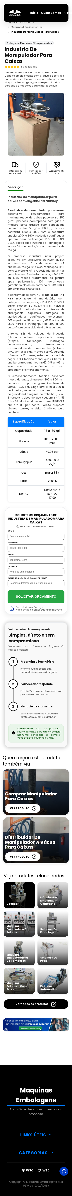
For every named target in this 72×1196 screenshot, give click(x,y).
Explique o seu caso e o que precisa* (27, 578)
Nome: (11, 531)
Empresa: (12, 566)
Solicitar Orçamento (36, 596)
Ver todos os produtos (32, 1004)
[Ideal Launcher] (36, 1024)
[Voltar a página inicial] (15, 13)
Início (34, 13)
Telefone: (13, 543)
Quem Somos (51, 13)
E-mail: (11, 554)
